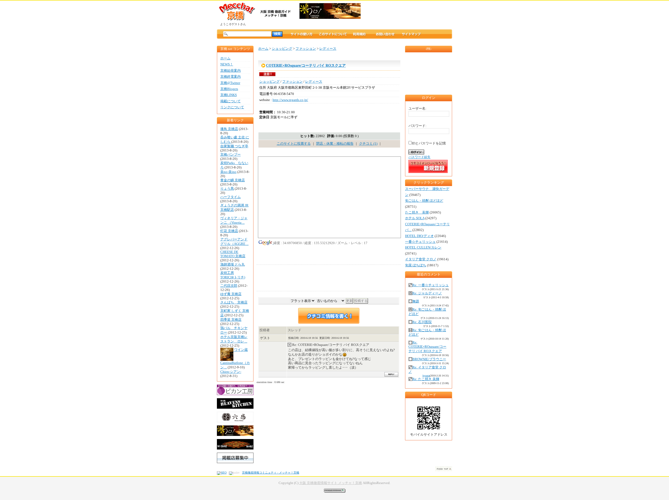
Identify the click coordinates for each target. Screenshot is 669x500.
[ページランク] (334, 490)
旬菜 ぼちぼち (415, 265)
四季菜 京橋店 (230, 320)
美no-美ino (228, 172)
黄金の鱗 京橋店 (232, 180)
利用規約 (364, 34)
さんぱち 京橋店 (233, 302)
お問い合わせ (385, 34)
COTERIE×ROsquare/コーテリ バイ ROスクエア (306, 65)
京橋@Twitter (230, 83)
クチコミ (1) (368, 143)
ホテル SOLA (414, 218)
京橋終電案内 (230, 76)
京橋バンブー (230, 154)
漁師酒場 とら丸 (232, 264)
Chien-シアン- (230, 372)
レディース (327, 48)
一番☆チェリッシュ (420, 242)
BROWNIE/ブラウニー (429, 359)
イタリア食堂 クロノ (420, 259)
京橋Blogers (229, 89)
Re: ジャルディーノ (427, 293)
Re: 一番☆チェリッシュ (430, 285)
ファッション (306, 48)
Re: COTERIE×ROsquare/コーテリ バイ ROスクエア (427, 347)
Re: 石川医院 (422, 322)
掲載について (230, 101)
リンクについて (232, 107)
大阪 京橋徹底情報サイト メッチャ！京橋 (330, 483)
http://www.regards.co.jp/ (290, 100)
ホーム (225, 58)
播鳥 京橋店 (229, 129)
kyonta (426, 375)
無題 (415, 301)
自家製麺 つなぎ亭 (234, 146)
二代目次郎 (228, 286)
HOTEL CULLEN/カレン (423, 247)
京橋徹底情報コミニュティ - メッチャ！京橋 (270, 472)
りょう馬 (227, 188)
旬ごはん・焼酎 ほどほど (424, 201)
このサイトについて (333, 34)
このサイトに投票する (294, 143)
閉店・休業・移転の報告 (335, 143)
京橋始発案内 (230, 70)
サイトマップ (411, 34)
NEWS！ (226, 64)
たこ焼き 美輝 (417, 212)
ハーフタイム (230, 197)
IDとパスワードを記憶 (429, 143)
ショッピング (282, 48)
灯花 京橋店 (229, 231)
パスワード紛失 (419, 157)
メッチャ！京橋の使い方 (301, 34)
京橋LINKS (228, 95)
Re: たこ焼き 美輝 (425, 379)
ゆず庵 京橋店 (230, 294)
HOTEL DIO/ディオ (419, 236)
